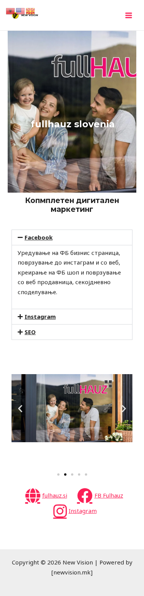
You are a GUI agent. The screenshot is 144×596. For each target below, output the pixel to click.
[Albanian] (11, 10)
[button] (72, 237)
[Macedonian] (31, 10)
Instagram (40, 316)
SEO (30, 332)
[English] (21, 10)
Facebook (39, 237)
